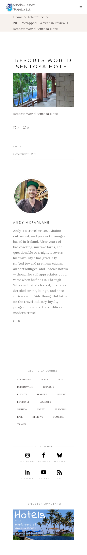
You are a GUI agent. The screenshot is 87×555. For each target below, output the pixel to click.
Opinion (22, 409)
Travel (21, 424)
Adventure (36, 17)
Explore (48, 387)
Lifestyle (23, 401)
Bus (60, 379)
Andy (17, 146)
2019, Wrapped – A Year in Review (39, 23)
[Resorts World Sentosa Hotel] (43, 196)
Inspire (61, 394)
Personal (60, 409)
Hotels (42, 394)
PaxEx (41, 409)
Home (18, 17)
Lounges (45, 401)
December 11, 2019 (25, 154)
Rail (19, 416)
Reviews (37, 416)
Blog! (44, 379)
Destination (25, 387)
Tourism (58, 416)
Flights (22, 394)
